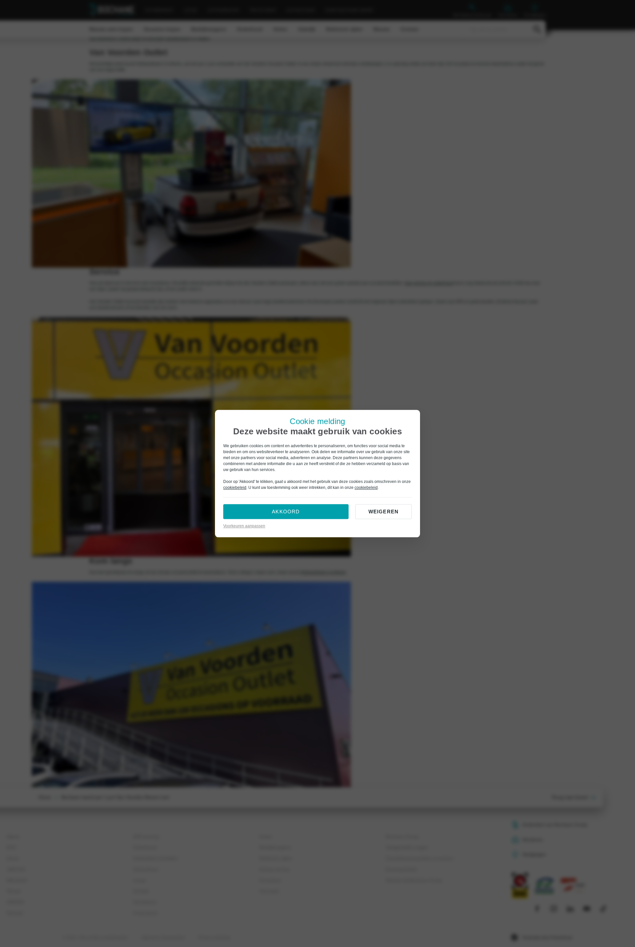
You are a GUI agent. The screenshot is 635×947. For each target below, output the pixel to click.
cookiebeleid (234, 487)
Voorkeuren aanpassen (244, 526)
